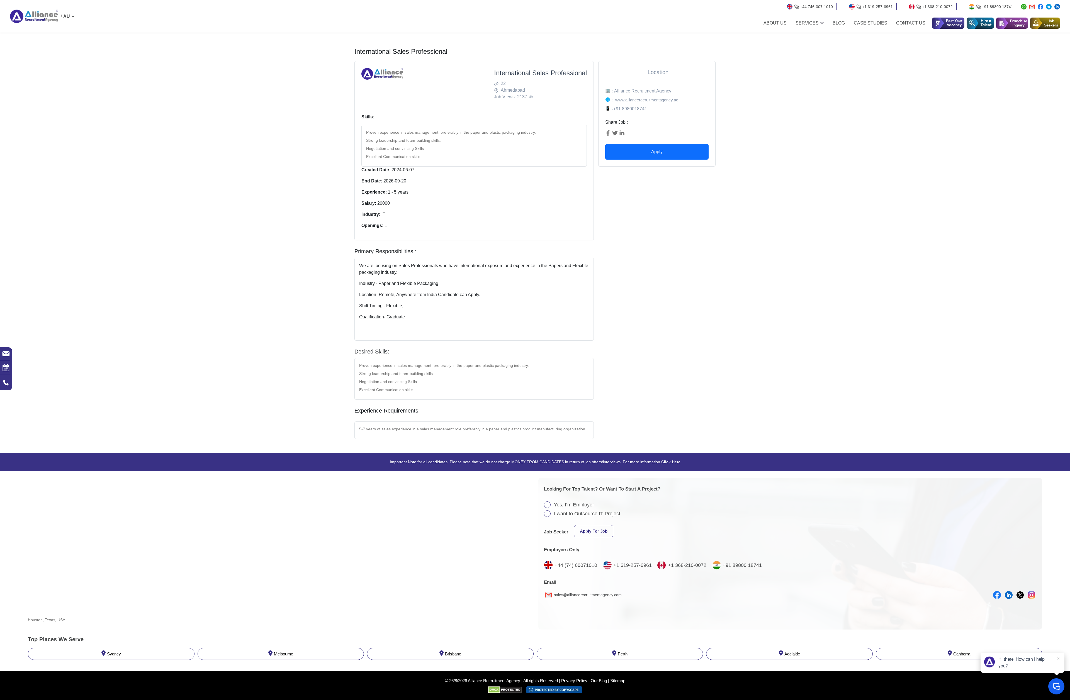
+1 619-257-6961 (877, 6)
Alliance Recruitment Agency (494, 680)
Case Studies (870, 23)
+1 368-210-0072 (937, 6)
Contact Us (910, 23)
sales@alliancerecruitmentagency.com (587, 594)
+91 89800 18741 (997, 6)
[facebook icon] (997, 595)
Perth (623, 654)
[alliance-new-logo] (34, 16)
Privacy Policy (574, 680)
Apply (657, 151)
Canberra (961, 654)
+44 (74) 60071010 (576, 565)
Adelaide (792, 654)
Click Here (670, 462)
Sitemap (617, 680)
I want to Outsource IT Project (587, 513)
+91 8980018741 (630, 108)
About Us (775, 23)
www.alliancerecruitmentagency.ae (646, 99)
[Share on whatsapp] (1024, 7)
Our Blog (599, 680)
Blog (839, 23)
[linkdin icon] (1009, 595)
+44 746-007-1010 (816, 6)
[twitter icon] (1020, 595)
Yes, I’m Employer (574, 505)
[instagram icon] (1032, 595)
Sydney (114, 654)
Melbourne (283, 654)
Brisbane (453, 654)
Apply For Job (593, 531)
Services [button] (807, 23)
